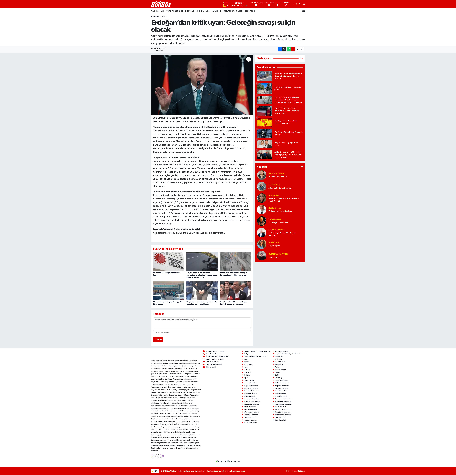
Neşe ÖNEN (273, 195)
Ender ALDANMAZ (276, 230)
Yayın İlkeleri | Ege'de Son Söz (255, 356)
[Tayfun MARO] (261, 221)
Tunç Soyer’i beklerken (278, 223)
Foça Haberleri (281, 396)
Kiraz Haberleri (250, 407)
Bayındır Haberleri (251, 386)
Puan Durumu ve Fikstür (215, 359)
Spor (208, 11)
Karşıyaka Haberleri (251, 404)
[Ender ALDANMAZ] (261, 233)
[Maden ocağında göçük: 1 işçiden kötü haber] (168, 291)
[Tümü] (302, 58)
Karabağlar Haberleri (252, 401)
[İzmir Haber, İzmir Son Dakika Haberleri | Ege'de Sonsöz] (161, 4)
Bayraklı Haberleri (282, 386)
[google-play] (234, 462)
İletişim (247, 354)
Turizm (277, 367)
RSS (156, 471)
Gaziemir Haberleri (251, 399)
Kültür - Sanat (280, 370)
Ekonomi (189, 11)
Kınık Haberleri (280, 407)
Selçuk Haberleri (250, 417)
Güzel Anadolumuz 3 (277, 177)
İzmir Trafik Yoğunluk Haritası (217, 356)
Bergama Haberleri (251, 388)
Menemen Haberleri (252, 412)
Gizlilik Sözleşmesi (282, 351)
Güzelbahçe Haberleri (283, 399)
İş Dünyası (248, 364)
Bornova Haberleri (251, 391)
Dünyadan (228, 11)
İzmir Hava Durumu (213, 354)
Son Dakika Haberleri (214, 364)
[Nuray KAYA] (261, 244)
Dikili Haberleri (249, 396)
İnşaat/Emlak (280, 362)
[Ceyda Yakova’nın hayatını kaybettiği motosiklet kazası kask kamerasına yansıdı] (202, 262)
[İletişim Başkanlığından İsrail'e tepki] (168, 262)
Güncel (154, 11)
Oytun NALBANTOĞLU (278, 254)
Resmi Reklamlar (250, 423)
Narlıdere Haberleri (282, 412)
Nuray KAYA (273, 242)
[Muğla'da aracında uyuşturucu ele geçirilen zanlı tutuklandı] (202, 291)
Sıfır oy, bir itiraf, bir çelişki (279, 188)
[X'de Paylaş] (284, 49)
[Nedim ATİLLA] (261, 210)
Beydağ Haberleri (282, 388)
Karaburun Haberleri (283, 401)
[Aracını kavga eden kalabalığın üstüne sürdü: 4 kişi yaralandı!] (235, 262)
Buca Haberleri (281, 391)
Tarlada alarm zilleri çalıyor (280, 211)
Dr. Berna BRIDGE (276, 173)
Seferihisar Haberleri (283, 415)
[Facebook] (153, 456)
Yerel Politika (249, 380)
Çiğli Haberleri (280, 393)
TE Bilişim (301, 471)
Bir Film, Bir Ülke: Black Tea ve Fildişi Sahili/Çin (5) (283, 199)
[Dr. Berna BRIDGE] (261, 175)
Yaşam (277, 372)
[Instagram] (162, 456)
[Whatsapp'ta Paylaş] (289, 49)
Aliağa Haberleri (250, 383)
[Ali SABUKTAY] (261, 186)
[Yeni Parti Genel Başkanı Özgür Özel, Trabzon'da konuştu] (235, 291)
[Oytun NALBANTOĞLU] (261, 256)
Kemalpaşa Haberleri (283, 404)
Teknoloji (278, 378)
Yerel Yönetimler (174, 11)
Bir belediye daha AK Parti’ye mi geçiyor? (282, 234)
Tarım (246, 367)
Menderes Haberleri (283, 409)
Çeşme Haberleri (250, 393)
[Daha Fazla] (293, 49)
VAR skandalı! (274, 257)
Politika (200, 11)
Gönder (158, 339)
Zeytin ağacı (274, 246)
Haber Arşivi (211, 367)
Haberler (155, 16)
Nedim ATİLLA (274, 208)
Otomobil (279, 364)
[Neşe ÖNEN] (261, 198)
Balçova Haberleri (282, 383)
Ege (162, 11)
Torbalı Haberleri (250, 420)
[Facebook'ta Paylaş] (280, 49)
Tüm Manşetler (212, 362)
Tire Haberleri (280, 417)
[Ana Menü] (303, 11)
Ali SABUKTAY (274, 185)
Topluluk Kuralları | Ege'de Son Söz (288, 354)
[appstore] (221, 462)
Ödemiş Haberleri (251, 415)
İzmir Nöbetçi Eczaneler (215, 351)
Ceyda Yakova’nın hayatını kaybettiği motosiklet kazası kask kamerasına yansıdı (201, 275)
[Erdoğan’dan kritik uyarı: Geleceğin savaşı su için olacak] (202, 84)
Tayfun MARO (274, 219)
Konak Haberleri (250, 409)
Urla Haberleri (280, 420)
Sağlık (239, 11)
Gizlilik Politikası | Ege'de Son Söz (257, 351)
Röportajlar (250, 11)
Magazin (216, 11)
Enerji (246, 362)
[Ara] (304, 4)
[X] (157, 456)
